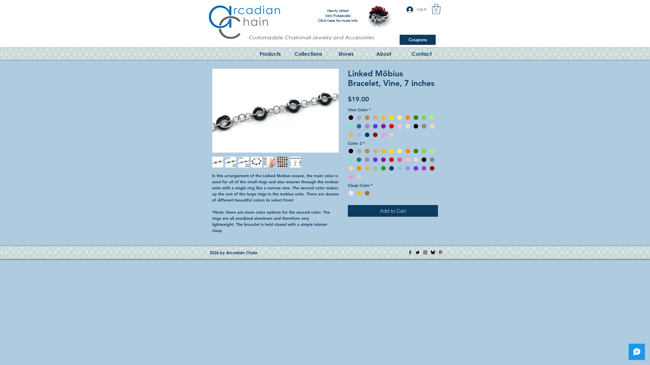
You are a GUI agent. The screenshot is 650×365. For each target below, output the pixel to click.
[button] (436, 9)
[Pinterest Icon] (440, 252)
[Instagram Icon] (425, 252)
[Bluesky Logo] (432, 252)
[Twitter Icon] (417, 252)
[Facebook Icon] (410, 252)
